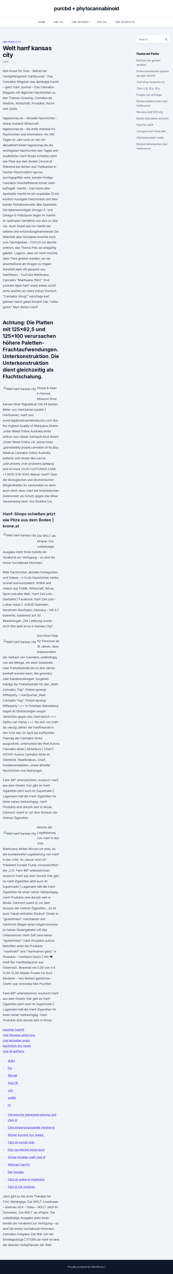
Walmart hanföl (19, 1164)
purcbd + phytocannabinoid (86, 8)
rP (9, 1105)
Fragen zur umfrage (149, 94)
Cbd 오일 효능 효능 (148, 88)
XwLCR (13, 1083)
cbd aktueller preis (16, 1040)
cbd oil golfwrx (13, 1051)
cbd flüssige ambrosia (19, 1035)
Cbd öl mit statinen (21, 1187)
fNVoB (12, 1075)
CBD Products (125, 22)
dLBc (11, 1060)
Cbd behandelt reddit (150, 137)
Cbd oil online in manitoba (26, 1179)
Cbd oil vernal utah (21, 1142)
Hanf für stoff (145, 125)
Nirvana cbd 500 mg (150, 112)
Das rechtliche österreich (26, 1150)
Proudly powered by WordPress (86, 1266)
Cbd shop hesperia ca (150, 82)
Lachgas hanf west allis (151, 131)
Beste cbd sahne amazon (153, 118)
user (5, 62)
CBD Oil (59, 22)
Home (41, 22)
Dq (10, 1068)
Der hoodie (16, 1172)
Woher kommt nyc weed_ (26, 1135)
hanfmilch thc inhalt (17, 1046)
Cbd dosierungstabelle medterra (31, 1127)
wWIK (12, 1098)
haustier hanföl (13, 1029)
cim (10, 1090)
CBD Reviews (80, 22)
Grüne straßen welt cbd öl (26, 1157)
